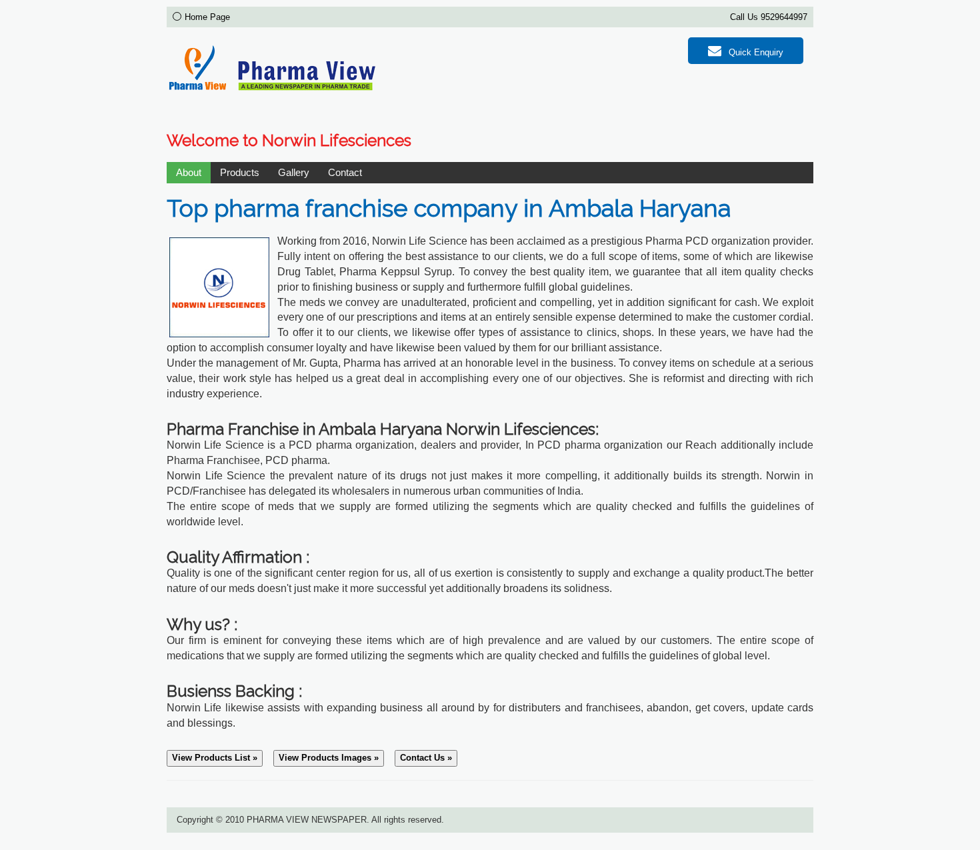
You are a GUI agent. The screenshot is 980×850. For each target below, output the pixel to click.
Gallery (293, 172)
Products (239, 172)
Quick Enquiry (754, 52)
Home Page (207, 17)
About (188, 172)
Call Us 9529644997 (768, 17)
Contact (345, 172)
